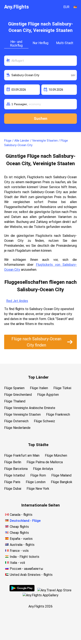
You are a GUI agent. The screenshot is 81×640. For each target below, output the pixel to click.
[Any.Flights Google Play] (22, 590)
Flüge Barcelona (16, 469)
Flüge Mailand (61, 475)
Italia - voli (17, 563)
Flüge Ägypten (48, 395)
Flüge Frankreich (58, 414)
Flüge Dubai (12, 489)
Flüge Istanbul (14, 475)
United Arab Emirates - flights (31, 575)
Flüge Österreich (16, 421)
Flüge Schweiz (44, 421)
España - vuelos (21, 539)
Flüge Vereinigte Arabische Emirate (29, 408)
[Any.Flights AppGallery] (40, 595)
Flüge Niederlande (17, 428)
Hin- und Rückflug (16, 43)
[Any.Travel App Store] (54, 590)
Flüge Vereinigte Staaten (22, 414)
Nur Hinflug (40, 43)
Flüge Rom (38, 475)
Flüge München (56, 455)
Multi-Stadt (64, 43)
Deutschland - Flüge (25, 521)
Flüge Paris (12, 482)
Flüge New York (38, 489)
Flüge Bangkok (61, 482)
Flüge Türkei (62, 388)
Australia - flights (22, 545)
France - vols (19, 551)
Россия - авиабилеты (26, 569)
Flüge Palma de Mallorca (45, 462)
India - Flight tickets (24, 557)
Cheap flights (19, 527)
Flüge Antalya (43, 469)
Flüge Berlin (12, 462)
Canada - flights (21, 515)
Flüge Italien (39, 388)
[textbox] (40, 60)
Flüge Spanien (14, 388)
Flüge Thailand (14, 401)
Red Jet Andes (17, 301)
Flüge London (35, 482)
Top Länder (38, 377)
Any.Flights (16, 7)
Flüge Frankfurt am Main (21, 455)
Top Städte (38, 444)
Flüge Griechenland (18, 395)
